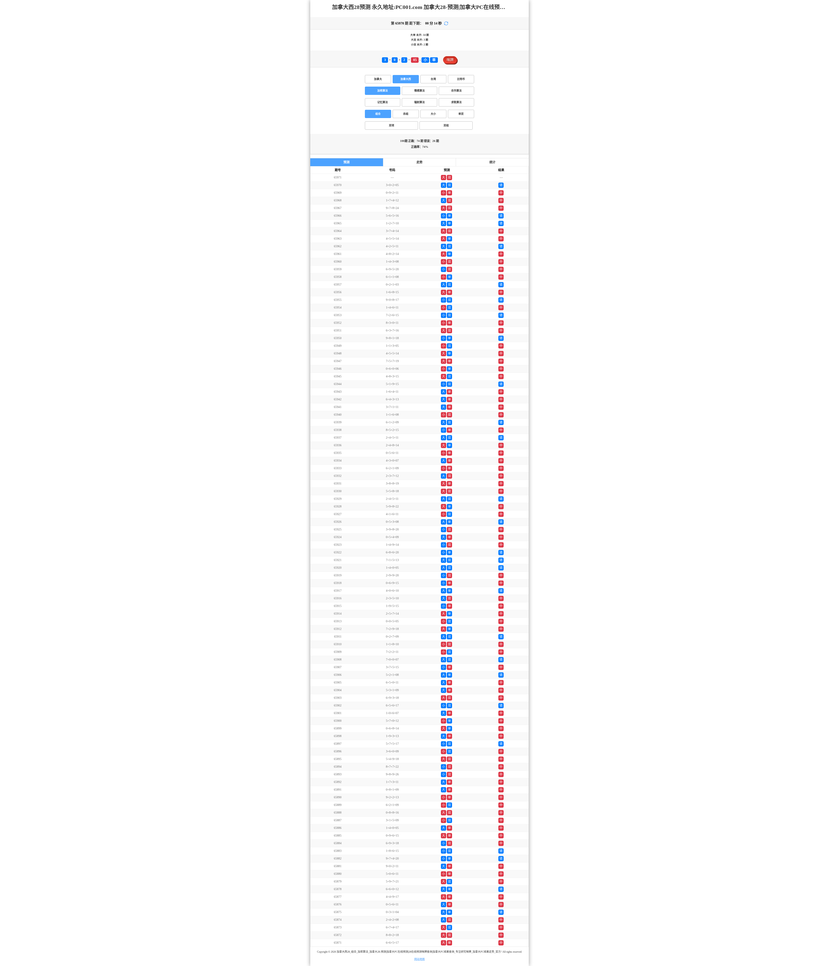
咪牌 (450, 60)
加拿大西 (405, 79)
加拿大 (378, 79)
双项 (391, 125)
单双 (461, 113)
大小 (433, 113)
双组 (446, 125)
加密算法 (382, 90)
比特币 (461, 79)
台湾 (433, 79)
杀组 (405, 113)
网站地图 (419, 959)
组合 (378, 113)
